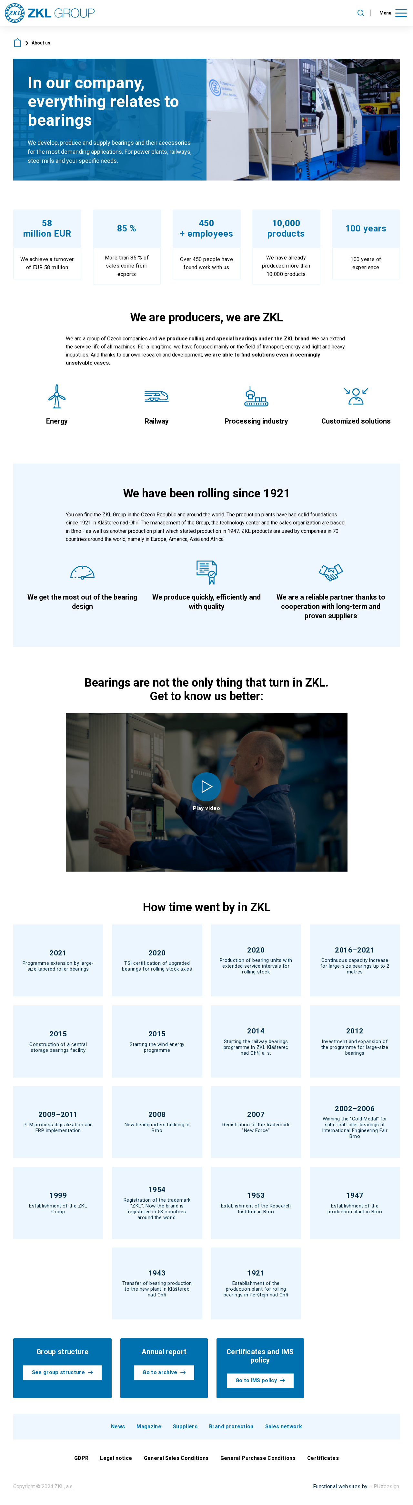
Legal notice (116, 1458)
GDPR (81, 1458)
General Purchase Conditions (258, 1458)
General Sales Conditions (176, 1458)
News (118, 1426)
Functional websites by (340, 1486)
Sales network (283, 1426)
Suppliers (185, 1426)
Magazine (148, 1426)
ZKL (17, 42)
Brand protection (231, 1426)
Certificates (323, 1458)
